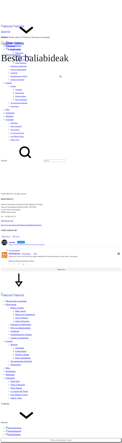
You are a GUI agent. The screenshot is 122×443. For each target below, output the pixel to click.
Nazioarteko (15, 364)
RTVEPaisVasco (14, 253)
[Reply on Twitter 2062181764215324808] (10, 264)
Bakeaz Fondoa (15, 49)
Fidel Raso (15, 381)
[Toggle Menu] (2, 41)
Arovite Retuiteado (14, 250)
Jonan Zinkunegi (17, 384)
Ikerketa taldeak (22, 354)
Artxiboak (19, 348)
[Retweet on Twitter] (7, 250)
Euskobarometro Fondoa (21, 334)
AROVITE (5, 32)
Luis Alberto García (19, 394)
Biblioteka (10, 374)
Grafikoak (14, 331)
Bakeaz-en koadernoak (25, 314)
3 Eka (35, 253)
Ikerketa (14, 344)
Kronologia (10, 371)
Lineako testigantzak (19, 338)
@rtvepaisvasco (26, 253)
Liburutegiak (20, 351)
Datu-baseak (10, 46)
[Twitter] (16, 236)
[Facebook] (6, 236)
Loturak (9, 341)
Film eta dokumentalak (18, 70)
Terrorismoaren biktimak (21, 361)
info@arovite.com (7, 221)
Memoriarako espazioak (16, 301)
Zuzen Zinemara (22, 321)
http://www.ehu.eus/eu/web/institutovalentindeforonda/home (21, 225)
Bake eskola (20, 311)
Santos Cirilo (16, 398)
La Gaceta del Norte (19, 391)
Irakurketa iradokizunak (18, 66)
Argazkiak (10, 378)
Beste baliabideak (22, 358)
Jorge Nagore (16, 388)
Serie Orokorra (21, 318)
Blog (8, 368)
